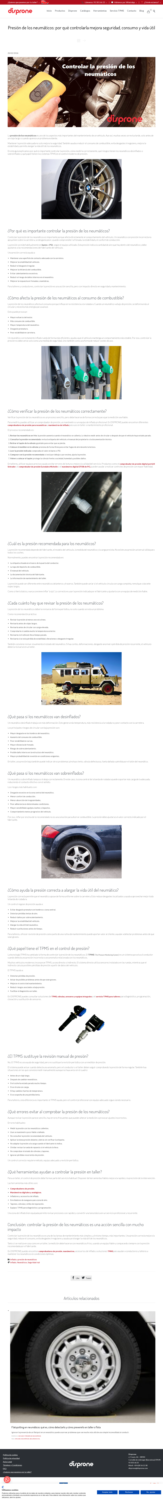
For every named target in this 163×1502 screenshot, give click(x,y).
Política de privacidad (11, 1458)
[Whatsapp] (7, 1479)
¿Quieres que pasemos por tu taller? (17, 1472)
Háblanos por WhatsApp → (124, 2)
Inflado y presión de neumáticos (23, 1259)
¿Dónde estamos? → (151, 2)
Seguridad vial (34, 1262)
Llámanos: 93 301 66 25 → (95, 2)
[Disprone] (20, 11)
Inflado (13, 1262)
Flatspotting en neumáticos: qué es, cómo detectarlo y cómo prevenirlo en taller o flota (56, 1427)
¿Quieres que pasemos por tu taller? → (24, 2)
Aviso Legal (7, 1462)
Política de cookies (10, 1455)
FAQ (4, 1468)
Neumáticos (22, 1262)
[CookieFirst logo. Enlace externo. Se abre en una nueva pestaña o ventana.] (3, 1487)
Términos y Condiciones (12, 1465)
